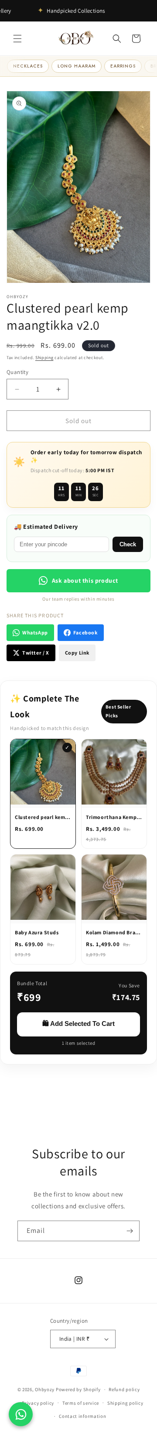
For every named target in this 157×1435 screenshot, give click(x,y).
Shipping (44, 357)
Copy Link (77, 652)
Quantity (17, 372)
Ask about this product (85, 580)
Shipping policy (125, 1403)
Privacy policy (38, 1403)
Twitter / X (35, 652)
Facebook (85, 632)
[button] (17, 38)
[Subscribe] (129, 1231)
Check (127, 544)
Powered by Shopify (78, 1389)
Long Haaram (77, 66)
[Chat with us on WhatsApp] (21, 1414)
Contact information (82, 1416)
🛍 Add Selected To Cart (78, 1023)
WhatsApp (35, 632)
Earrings (123, 66)
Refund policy (124, 1389)
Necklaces (28, 66)
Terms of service (80, 1403)
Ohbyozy (45, 1389)
